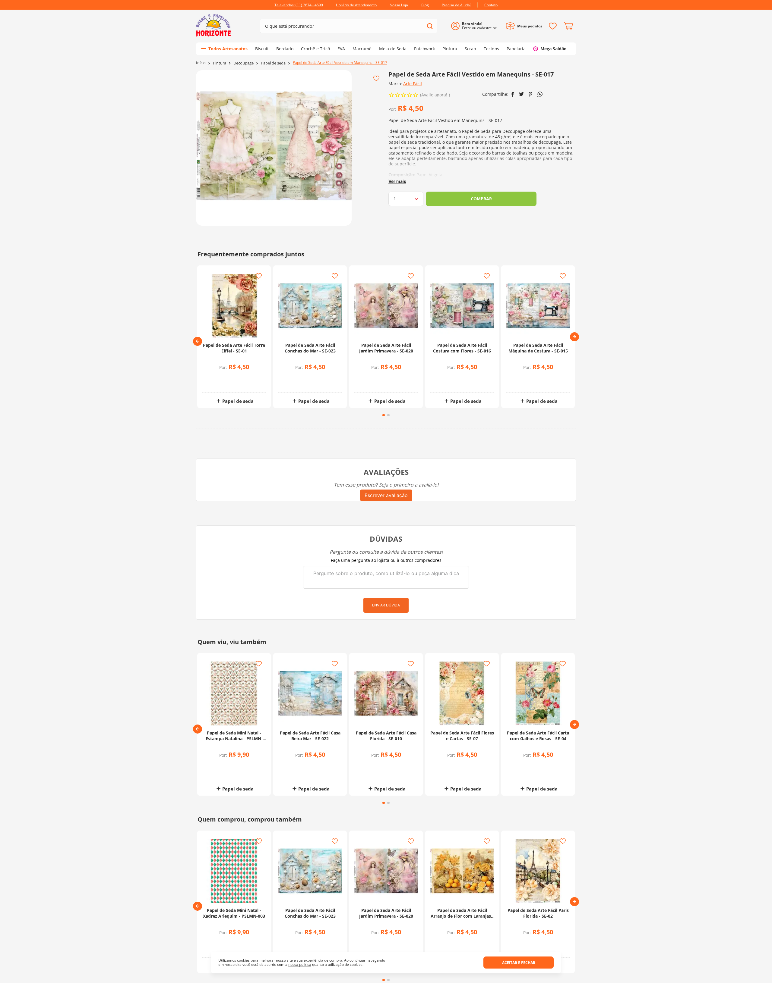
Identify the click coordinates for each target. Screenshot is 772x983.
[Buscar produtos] (430, 26)
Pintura (219, 63)
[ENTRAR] (476, 26)
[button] (197, 341)
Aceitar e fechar (518, 962)
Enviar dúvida (386, 605)
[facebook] (512, 94)
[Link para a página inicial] (201, 63)
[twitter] (521, 94)
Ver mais (397, 181)
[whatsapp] (540, 94)
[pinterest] (531, 94)
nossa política (299, 964)
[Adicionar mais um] (219, 378)
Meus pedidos (529, 26)
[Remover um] (219, 382)
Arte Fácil (412, 83)
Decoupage (243, 63)
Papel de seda (273, 63)
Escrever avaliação (386, 495)
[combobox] (348, 26)
